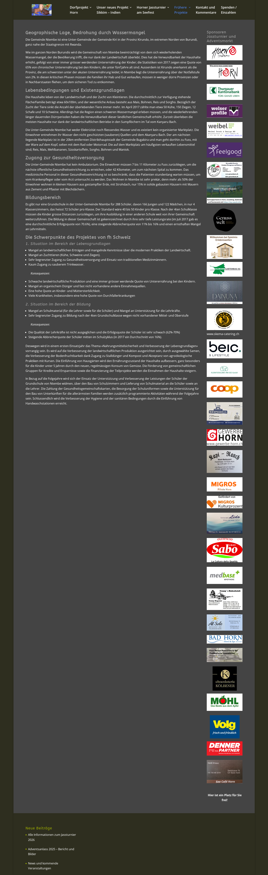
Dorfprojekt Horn (79, 10)
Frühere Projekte (180, 10)
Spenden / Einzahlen (229, 10)
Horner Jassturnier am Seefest (151, 10)
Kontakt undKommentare (206, 10)
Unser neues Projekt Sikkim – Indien (112, 10)
